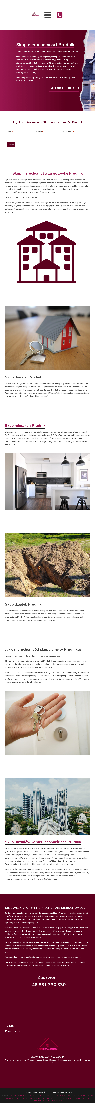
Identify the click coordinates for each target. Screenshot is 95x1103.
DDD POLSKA (71, 1096)
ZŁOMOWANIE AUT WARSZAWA (39, 1096)
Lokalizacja (68, 131)
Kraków (18, 1060)
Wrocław (31, 1060)
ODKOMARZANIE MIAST (66, 1098)
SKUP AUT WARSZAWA (18, 1096)
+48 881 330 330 (64, 88)
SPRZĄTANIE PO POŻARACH (22, 1098)
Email (10, 131)
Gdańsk (46, 1060)
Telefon (39, 131)
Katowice (86, 1060)
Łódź (24, 1060)
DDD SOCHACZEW (58, 1096)
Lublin (70, 1060)
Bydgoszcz (62, 1060)
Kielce (38, 1063)
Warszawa (9, 1060)
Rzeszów (45, 1063)
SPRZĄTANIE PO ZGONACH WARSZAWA (47, 1101)
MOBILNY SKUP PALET (84, 1098)
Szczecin (53, 1060)
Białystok (77, 1060)
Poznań (39, 1060)
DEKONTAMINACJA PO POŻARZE (45, 1098)
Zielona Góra (55, 1063)
